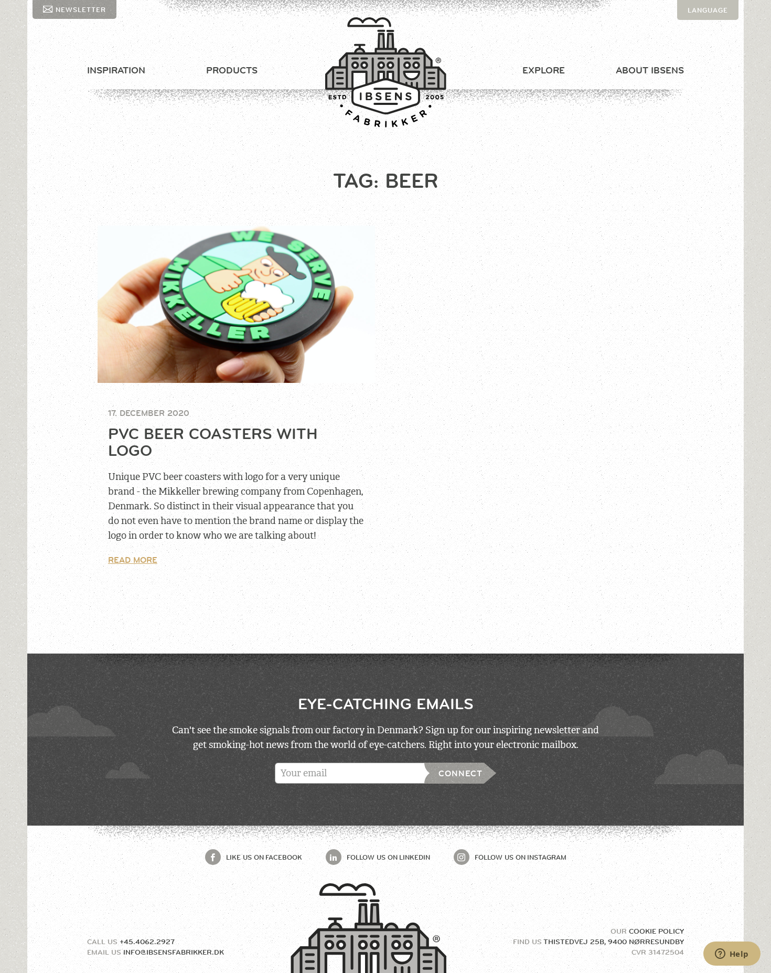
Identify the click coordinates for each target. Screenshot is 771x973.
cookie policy (656, 931)
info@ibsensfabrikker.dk (173, 952)
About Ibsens (650, 70)
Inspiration (116, 70)
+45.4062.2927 (147, 941)
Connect (460, 773)
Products (232, 70)
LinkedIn (388, 857)
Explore (543, 70)
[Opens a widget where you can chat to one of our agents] (732, 955)
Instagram (520, 857)
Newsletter (81, 9)
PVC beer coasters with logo (213, 442)
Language (708, 10)
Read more (132, 559)
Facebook (264, 857)
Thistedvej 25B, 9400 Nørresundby (613, 941)
